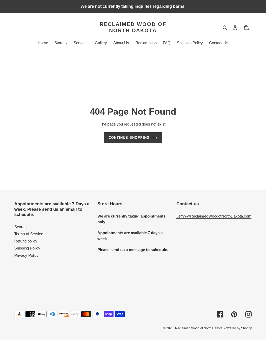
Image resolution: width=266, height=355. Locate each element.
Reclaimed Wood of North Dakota (133, 27)
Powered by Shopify (237, 328)
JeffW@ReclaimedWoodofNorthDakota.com (213, 216)
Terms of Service (28, 234)
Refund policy (25, 241)
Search (20, 227)
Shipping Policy (27, 248)
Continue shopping (129, 138)
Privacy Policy (26, 255)
